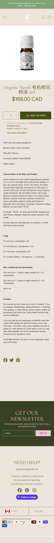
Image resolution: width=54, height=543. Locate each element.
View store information (17, 132)
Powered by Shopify (23, 519)
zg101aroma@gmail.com (27, 469)
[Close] (50, 3)
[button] (4, 17)
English (38, 511)
